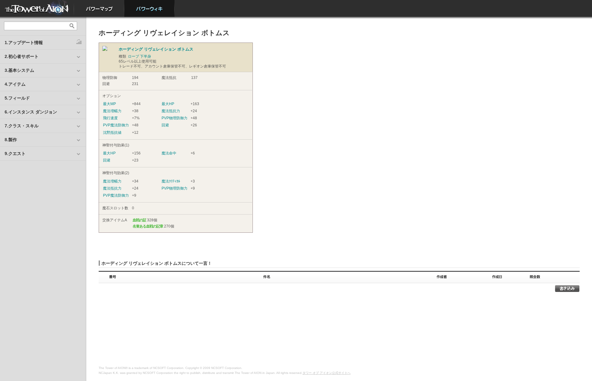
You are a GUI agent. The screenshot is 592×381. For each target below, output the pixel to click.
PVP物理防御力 (174, 118)
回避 (165, 125)
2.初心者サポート (22, 56)
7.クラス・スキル (22, 125)
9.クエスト (15, 153)
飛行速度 (110, 118)
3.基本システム (19, 70)
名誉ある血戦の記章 (148, 226)
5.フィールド (17, 98)
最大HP (168, 104)
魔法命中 (169, 153)
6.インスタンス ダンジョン (31, 111)
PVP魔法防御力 (116, 125)
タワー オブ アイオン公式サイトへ (326, 373)
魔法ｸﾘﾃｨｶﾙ (171, 181)
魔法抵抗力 (171, 111)
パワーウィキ (149, 8)
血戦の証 (139, 220)
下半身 (145, 56)
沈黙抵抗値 (112, 132)
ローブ (133, 56)
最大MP (109, 104)
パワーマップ (99, 8)
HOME (37, 8)
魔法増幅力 (112, 111)
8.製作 (11, 139)
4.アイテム (15, 84)
